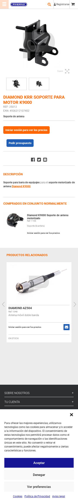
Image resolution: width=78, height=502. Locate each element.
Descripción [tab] (13, 174)
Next (75, 304)
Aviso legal (58, 496)
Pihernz (19, 4)
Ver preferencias (39, 487)
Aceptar (39, 463)
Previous (3, 304)
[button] (71, 415)
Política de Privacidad (37, 496)
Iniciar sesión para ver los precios (26, 130)
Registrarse (62, 4)
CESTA (73, 4)
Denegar (39, 475)
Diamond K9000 (21, 186)
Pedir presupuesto (20, 143)
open (49, 4)
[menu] (4, 4)
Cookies (17, 496)
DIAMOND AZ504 (20, 308)
